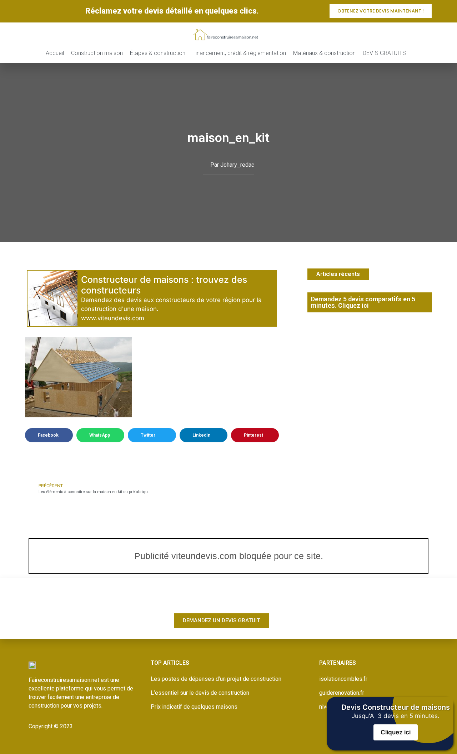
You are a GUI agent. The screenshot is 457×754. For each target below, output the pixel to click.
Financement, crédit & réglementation (239, 53)
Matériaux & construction (324, 53)
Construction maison (97, 53)
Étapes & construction (157, 53)
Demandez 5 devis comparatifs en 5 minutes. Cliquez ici (363, 302)
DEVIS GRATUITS (384, 53)
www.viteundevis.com (112, 318)
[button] (49, 435)
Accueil (55, 53)
